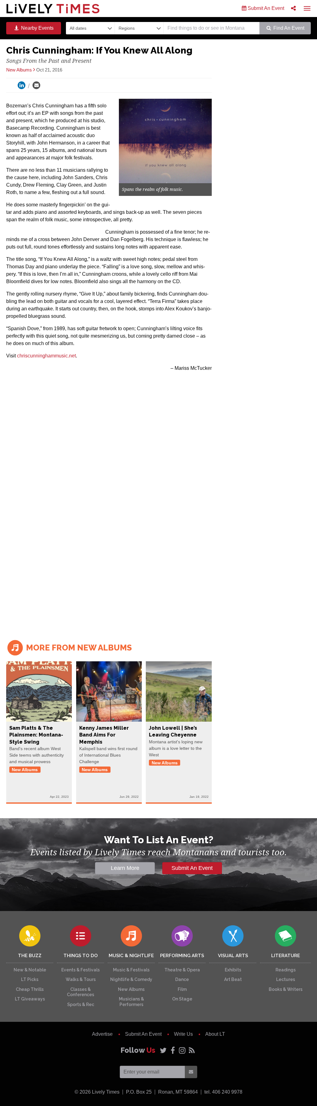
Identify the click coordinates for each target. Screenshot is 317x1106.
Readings (286, 969)
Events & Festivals (80, 969)
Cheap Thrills (30, 989)
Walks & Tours (81, 979)
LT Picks (29, 979)
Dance (182, 979)
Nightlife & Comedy (131, 979)
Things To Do (80, 955)
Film (182, 989)
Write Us (183, 1034)
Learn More (125, 868)
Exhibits (233, 969)
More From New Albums (78, 647)
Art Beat (233, 979)
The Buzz (29, 955)
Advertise (102, 1034)
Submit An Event (265, 8)
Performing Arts (182, 955)
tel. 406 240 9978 (223, 1092)
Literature (285, 955)
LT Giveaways (30, 998)
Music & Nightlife (131, 955)
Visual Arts (233, 955)
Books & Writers (285, 989)
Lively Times (53, 8)
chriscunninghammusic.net (46, 355)
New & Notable (30, 969)
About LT (215, 1034)
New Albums (131, 989)
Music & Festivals (131, 969)
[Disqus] (109, 545)
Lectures (285, 979)
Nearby (37, 28)
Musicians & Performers (131, 1001)
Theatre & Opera (182, 969)
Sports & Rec (80, 1004)
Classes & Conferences (80, 992)
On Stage (182, 998)
